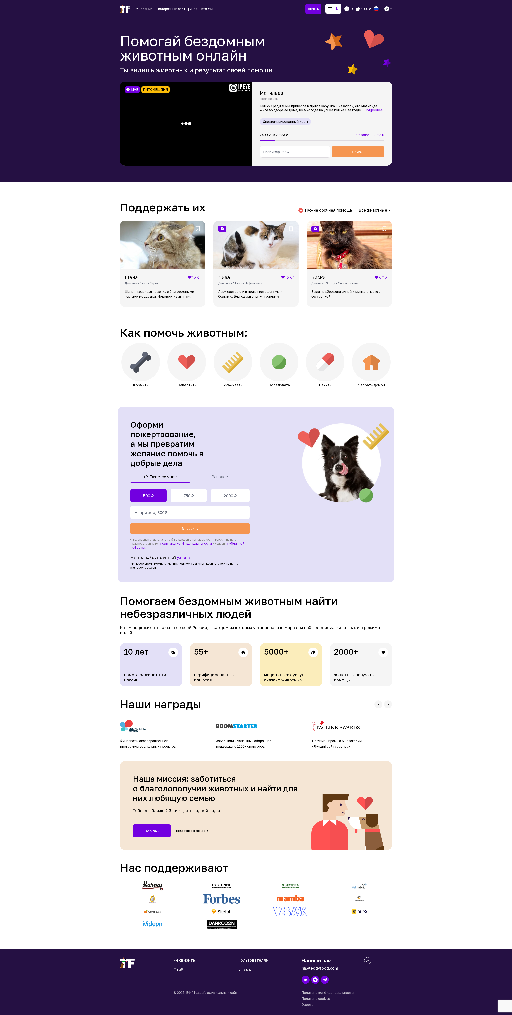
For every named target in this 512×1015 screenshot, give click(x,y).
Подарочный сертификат (177, 9)
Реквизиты (185, 960)
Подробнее (373, 110)
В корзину (190, 529)
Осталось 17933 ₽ (370, 135)
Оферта (307, 1005)
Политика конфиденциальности (328, 993)
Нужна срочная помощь (328, 210)
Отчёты (181, 969)
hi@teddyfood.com (320, 968)
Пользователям (253, 960)
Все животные (373, 210)
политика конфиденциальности (186, 543)
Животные (144, 9)
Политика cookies (316, 999)
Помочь (313, 8)
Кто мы (207, 9)
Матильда (271, 93)
